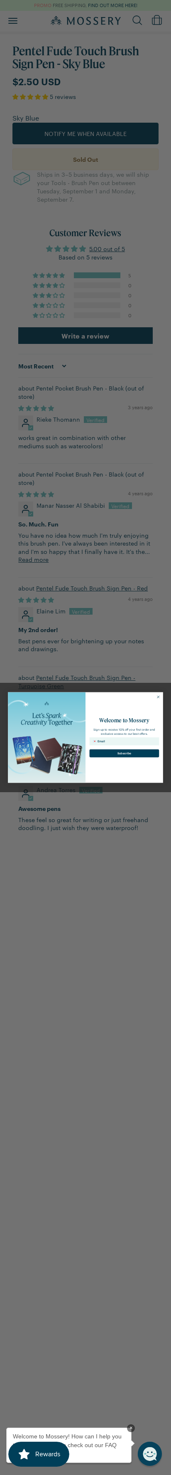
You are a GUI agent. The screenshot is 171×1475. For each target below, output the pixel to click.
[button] (150, 1454)
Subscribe (124, 753)
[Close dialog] (158, 696)
